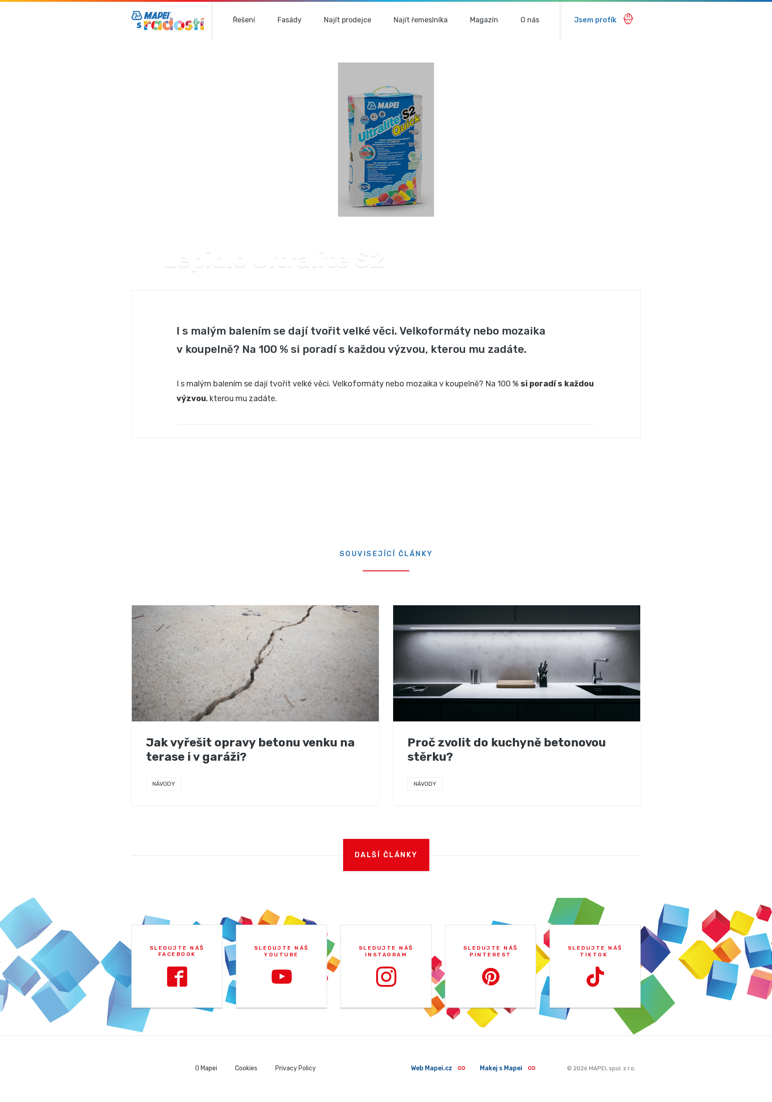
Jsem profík (596, 20)
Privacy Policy (295, 1068)
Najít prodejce (347, 20)
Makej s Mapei (502, 1068)
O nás (529, 20)
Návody (163, 783)
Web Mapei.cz (432, 1068)
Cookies (246, 1068)
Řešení (244, 20)
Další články (386, 855)
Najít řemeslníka (421, 20)
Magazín (484, 20)
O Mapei (206, 1068)
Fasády (289, 20)
